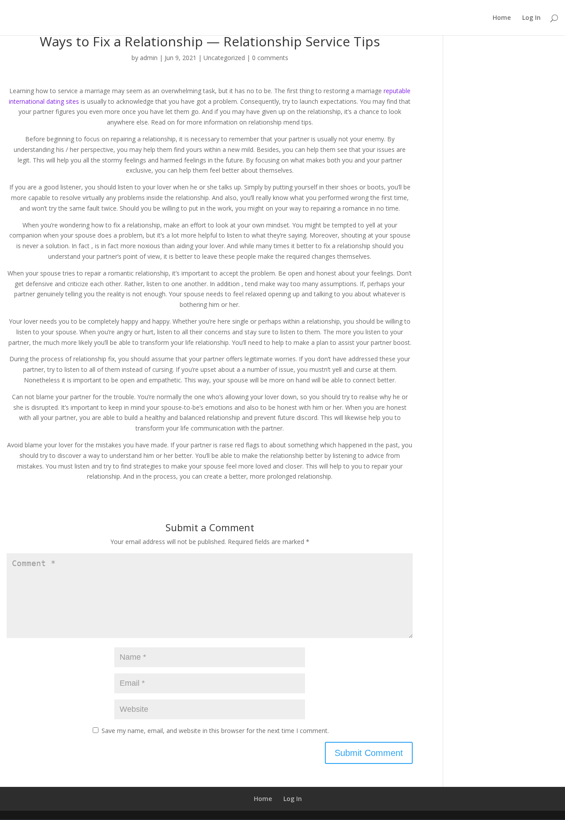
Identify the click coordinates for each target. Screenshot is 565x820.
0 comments (270, 57)
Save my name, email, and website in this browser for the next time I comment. (215, 730)
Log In (531, 18)
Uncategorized (224, 57)
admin (149, 57)
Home (502, 18)
